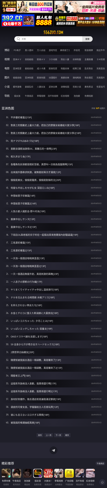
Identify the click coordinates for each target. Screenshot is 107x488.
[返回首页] (102, 482)
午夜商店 (29, 95)
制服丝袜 (65, 68)
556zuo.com (53, 32)
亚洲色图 (29, 77)
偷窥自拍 (17, 77)
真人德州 (29, 50)
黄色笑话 (89, 86)
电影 (7, 68)
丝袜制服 (77, 59)
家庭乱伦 (29, 86)
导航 (7, 96)
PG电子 (17, 50)
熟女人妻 (65, 59)
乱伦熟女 (89, 68)
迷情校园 (65, 86)
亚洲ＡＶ (17, 59)
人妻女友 (41, 86)
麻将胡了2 (65, 50)
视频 (7, 59)
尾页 (67, 435)
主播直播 (89, 59)
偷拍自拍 (29, 68)
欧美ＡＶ (41, 59)
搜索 (87, 39)
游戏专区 (53, 50)
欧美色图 (41, 77)
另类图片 (101, 77)
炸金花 (77, 50)
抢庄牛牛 (101, 50)
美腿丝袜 (65, 77)
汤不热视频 (53, 95)
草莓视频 (41, 95)
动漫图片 (53, 77)
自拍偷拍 (29, 59)
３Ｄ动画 (53, 59)
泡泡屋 (77, 95)
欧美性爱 (53, 68)
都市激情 (17, 86)
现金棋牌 (89, 50)
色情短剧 (89, 95)
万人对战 (41, 50)
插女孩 (17, 95)
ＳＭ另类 (101, 59)
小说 (7, 86)
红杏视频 (65, 95)
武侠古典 (53, 86)
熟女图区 (89, 77)
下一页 (58, 435)
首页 (40, 435)
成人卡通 (41, 68)
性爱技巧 (101, 86)
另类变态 (101, 68)
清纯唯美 (77, 77)
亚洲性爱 (17, 68)
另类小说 (77, 86)
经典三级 (77, 68)
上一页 (48, 435)
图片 (7, 77)
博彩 (7, 50)
